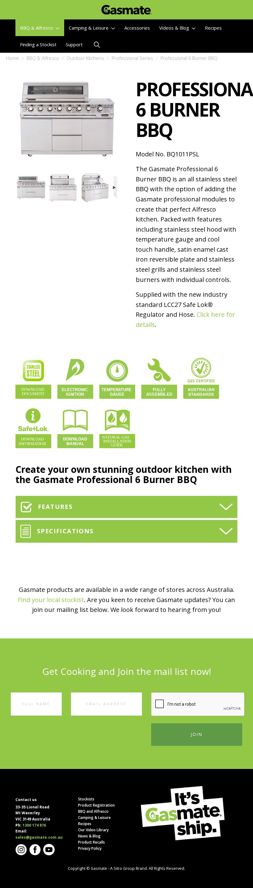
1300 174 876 (34, 825)
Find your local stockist (51, 600)
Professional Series (132, 58)
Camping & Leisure (89, 28)
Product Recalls (91, 842)
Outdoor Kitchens (85, 58)
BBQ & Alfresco (37, 28)
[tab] (126, 507)
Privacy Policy (90, 848)
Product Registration (96, 805)
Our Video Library (93, 829)
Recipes (213, 28)
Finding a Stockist (38, 44)
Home (12, 58)
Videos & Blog (174, 28)
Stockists (86, 799)
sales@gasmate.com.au (39, 837)
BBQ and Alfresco (93, 811)
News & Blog (89, 836)
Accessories (137, 28)
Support (74, 44)
